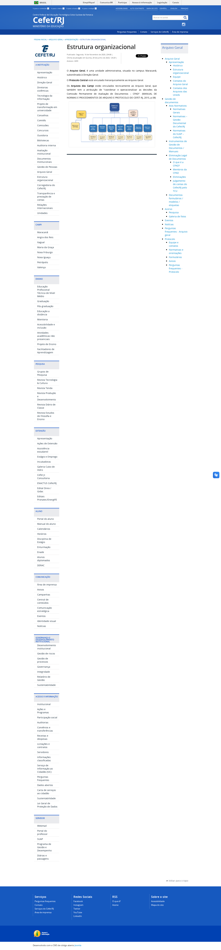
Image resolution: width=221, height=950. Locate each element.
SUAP (40, 839)
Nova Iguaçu (44, 257)
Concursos (43, 130)
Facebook (78, 901)
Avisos (40, 589)
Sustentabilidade (46, 685)
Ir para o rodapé (89, 8)
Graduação (43, 301)
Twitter (76, 908)
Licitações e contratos (43, 745)
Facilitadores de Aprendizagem (45, 351)
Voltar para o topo (178, 880)
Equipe (177, 76)
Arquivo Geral (56, 39)
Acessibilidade (122, 8)
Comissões (43, 125)
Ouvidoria (42, 135)
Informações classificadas (44, 759)
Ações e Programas (43, 711)
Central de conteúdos (43, 601)
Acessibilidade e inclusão (46, 326)
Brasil (43, 2)
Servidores (43, 752)
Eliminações (179, 176)
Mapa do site (152, 8)
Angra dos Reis (45, 237)
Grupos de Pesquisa (43, 373)
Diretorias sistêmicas (43, 89)
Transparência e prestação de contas (46, 196)
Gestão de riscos (46, 653)
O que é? (116, 901)
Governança (43, 666)
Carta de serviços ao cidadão (46, 792)
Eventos (41, 616)
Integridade (43, 671)
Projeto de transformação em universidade (47, 107)
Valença (41, 267)
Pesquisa (174, 212)
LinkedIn (77, 916)
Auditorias (42, 722)
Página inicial (40, 39)
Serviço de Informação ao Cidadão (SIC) (45, 768)
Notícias (41, 626)
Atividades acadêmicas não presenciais (46, 336)
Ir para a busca (73, 8)
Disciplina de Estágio (44, 540)
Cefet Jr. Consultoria (43, 476)
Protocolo (170, 239)
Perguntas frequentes (127, 32)
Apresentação (71, 39)
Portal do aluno (45, 518)
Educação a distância (43, 313)
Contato (143, 32)
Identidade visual (46, 621)
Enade (40, 552)
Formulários (175, 257)
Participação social (47, 717)
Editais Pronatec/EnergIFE (47, 498)
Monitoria (42, 319)
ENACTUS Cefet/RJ (47, 483)
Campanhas (43, 594)
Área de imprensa (180, 32)
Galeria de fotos (177, 216)
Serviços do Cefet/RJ (160, 32)
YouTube (77, 912)
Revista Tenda (44, 388)
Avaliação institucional (44, 152)
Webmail (42, 825)
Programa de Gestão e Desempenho (44, 847)
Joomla (78, 945)
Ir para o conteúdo (41, 8)
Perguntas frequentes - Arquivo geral (176, 232)
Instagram (78, 905)
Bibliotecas (43, 140)
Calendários (43, 528)
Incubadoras (44, 461)
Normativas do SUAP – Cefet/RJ (179, 134)
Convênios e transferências (45, 729)
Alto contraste (137, 8)
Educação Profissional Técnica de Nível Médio (46, 291)
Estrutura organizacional (45, 178)
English (174, 8)
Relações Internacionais (45, 206)
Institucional (44, 704)
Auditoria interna (46, 145)
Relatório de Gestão (43, 678)
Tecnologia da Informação (44, 97)
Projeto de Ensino (46, 344)
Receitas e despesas (42, 737)
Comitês (41, 120)
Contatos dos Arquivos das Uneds (180, 91)
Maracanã (42, 232)
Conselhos (42, 115)
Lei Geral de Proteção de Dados (47, 805)
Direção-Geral (44, 82)
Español (163, 8)
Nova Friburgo (45, 252)
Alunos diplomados (43, 559)
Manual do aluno (46, 523)
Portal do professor (42, 832)
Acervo (168, 209)
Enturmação (43, 547)
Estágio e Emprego (47, 456)
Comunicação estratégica (44, 609)
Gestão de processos (42, 660)
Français (184, 8)
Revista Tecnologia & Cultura (47, 381)
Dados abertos (45, 785)
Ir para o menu (57, 8)
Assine (115, 905)
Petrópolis (42, 262)
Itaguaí (41, 242)
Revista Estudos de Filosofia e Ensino (45, 416)
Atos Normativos (178, 105)
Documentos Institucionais (44, 160)
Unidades (42, 213)
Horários (41, 533)
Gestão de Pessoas (47, 166)
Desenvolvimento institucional (46, 647)
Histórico (42, 77)
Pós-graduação (45, 306)
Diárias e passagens (43, 857)
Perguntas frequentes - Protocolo (175, 268)
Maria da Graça (45, 247)
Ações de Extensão (47, 443)
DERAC (40, 565)
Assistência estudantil (43, 450)
